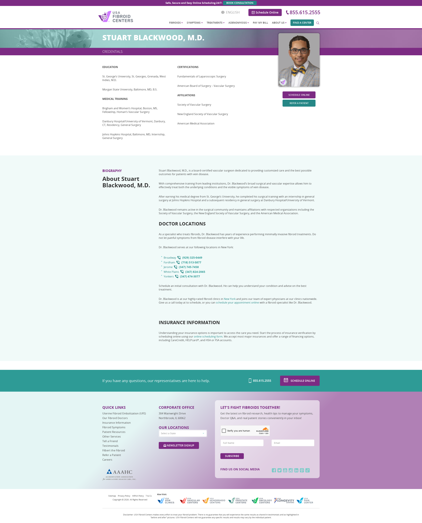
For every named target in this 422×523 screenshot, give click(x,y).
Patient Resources (113, 432)
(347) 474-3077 (190, 276)
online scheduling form (208, 336)
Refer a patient (299, 103)
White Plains (171, 272)
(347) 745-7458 (189, 267)
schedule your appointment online (238, 302)
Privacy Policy (124, 495)
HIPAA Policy (138, 495)
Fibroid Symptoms (114, 427)
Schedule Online (267, 12)
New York (230, 299)
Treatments (214, 22)
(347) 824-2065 (195, 272)
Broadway (170, 257)
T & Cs (149, 495)
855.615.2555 (305, 12)
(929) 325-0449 (192, 257)
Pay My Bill (260, 22)
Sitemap (112, 495)
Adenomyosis (237, 22)
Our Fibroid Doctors (115, 418)
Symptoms (193, 22)
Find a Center (302, 22)
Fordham (169, 262)
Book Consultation (239, 3)
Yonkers (169, 276)
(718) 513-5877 (191, 262)
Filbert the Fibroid (113, 450)
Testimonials (110, 446)
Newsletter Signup (180, 445)
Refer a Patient (111, 455)
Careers (107, 459)
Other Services (111, 436)
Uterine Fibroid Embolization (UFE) (124, 413)
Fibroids (175, 22)
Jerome (168, 267)
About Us (278, 22)
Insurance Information (116, 422)
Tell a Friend (110, 441)
